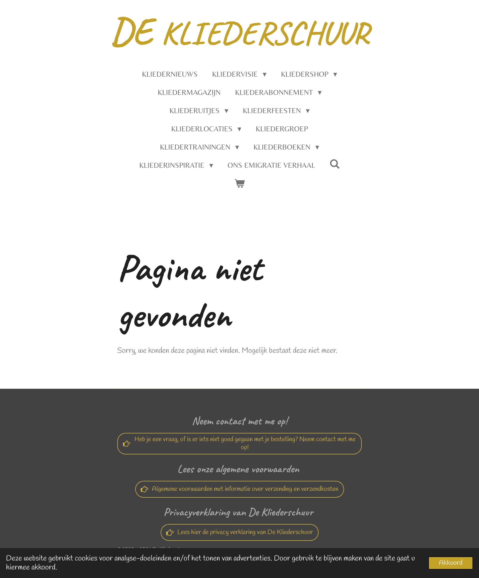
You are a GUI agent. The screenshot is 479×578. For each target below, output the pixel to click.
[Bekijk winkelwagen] (239, 183)
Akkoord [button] (451, 563)
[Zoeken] (335, 164)
